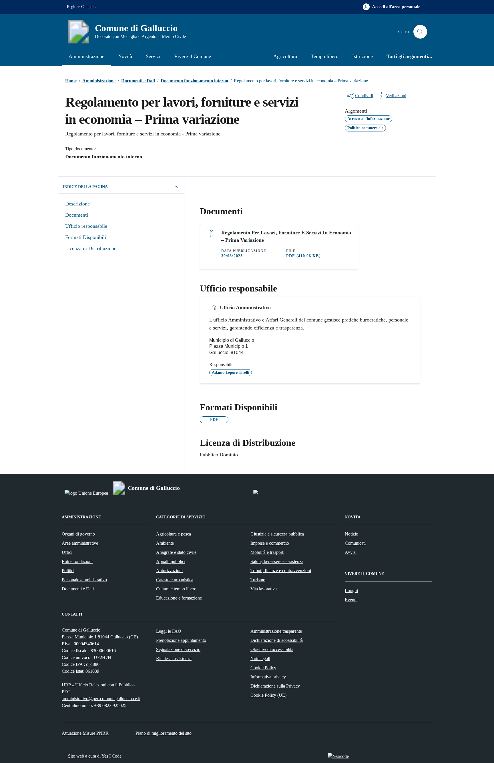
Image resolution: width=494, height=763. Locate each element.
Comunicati (355, 543)
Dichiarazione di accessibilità (276, 640)
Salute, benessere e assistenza (276, 561)
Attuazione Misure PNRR (85, 733)
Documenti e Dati (78, 588)
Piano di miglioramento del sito (164, 733)
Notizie (351, 534)
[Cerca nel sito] (420, 32)
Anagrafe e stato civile (176, 552)
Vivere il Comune (192, 56)
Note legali (260, 658)
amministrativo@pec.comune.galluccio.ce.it (101, 698)
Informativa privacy (268, 676)
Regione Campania (82, 7)
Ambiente (165, 543)
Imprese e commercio (269, 543)
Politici (68, 570)
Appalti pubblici (170, 561)
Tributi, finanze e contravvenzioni (280, 570)
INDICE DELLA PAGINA (85, 187)
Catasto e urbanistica (174, 579)
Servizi (153, 56)
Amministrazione (86, 56)
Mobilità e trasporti (267, 552)
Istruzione (362, 56)
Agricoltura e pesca (173, 534)
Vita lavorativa (263, 588)
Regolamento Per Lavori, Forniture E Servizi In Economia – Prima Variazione (286, 236)
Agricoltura (285, 56)
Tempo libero (324, 56)
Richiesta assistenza (174, 658)
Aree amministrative (80, 543)
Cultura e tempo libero (176, 588)
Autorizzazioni (169, 570)
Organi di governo (78, 534)
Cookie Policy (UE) (268, 695)
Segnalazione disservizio (178, 649)
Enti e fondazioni (77, 561)
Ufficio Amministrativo (244, 307)
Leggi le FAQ (168, 631)
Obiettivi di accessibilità (271, 649)
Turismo (257, 579)
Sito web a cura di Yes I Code (94, 756)
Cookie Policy (263, 667)
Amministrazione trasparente (276, 631)
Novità (125, 56)
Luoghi (351, 590)
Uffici (67, 552)
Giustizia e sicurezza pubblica (277, 534)
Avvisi (350, 552)
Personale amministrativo (84, 579)
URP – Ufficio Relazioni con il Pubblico (98, 684)
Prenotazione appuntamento (181, 640)
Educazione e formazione (179, 598)
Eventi (350, 599)
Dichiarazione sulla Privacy (275, 686)
